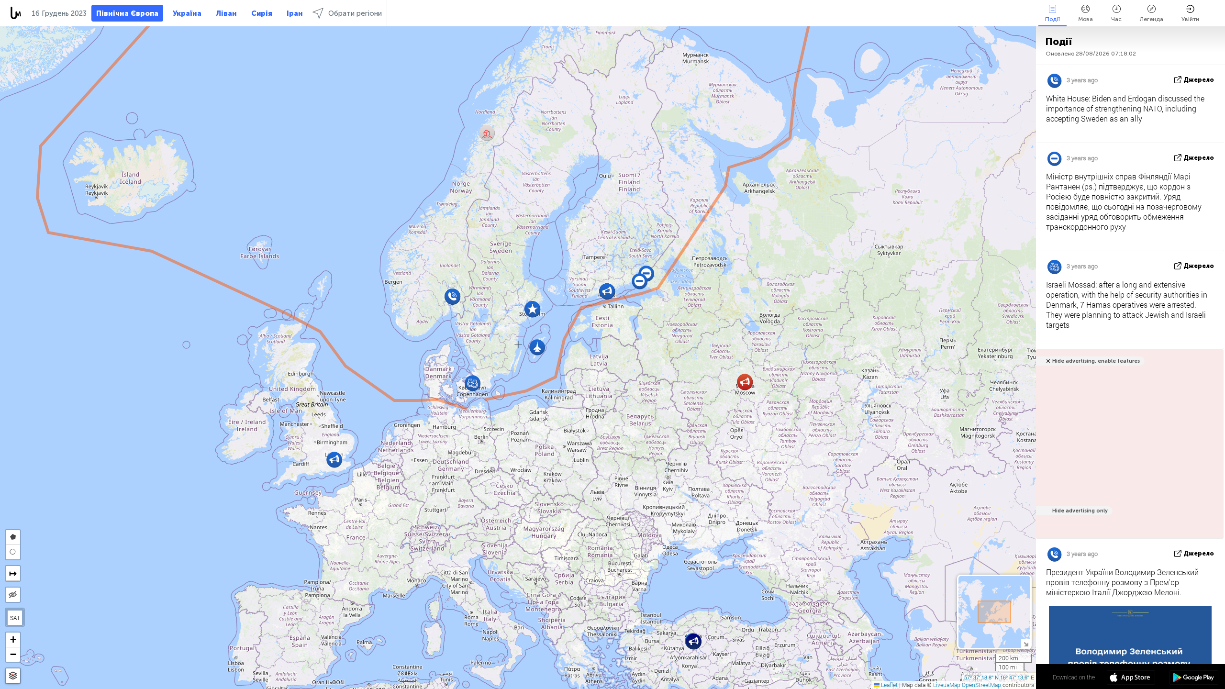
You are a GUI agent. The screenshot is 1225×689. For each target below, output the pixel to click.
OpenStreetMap (981, 685)
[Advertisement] (1128, 449)
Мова (1085, 19)
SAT (15, 618)
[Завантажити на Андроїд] (1193, 678)
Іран (295, 13)
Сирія (261, 13)
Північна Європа (127, 13)
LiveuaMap (946, 685)
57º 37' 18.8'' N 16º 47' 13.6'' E (999, 677)
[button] (744, 382)
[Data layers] (13, 675)
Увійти (1190, 19)
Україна (187, 13)
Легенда (1151, 19)
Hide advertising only (1080, 511)
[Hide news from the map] (13, 595)
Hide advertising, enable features (1096, 361)
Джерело (1198, 79)
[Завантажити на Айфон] (1131, 678)
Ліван (226, 13)
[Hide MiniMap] (1025, 643)
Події (1052, 19)
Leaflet (889, 685)
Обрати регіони (355, 13)
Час (1116, 19)
